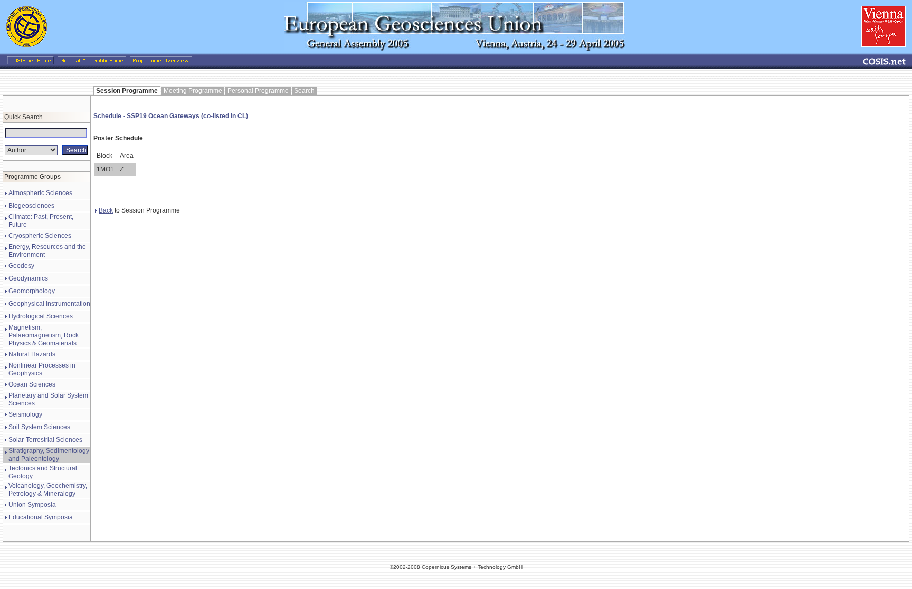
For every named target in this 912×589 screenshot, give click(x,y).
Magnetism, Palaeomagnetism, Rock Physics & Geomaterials (43, 335)
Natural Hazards (31, 354)
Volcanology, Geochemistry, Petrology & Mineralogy (47, 489)
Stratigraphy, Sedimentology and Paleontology (48, 454)
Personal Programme (258, 90)
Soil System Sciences (39, 427)
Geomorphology (31, 291)
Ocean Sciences (31, 384)
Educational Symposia (40, 517)
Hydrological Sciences (40, 316)
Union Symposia (32, 504)
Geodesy (21, 265)
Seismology (25, 414)
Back (106, 210)
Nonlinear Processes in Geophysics (41, 369)
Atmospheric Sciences (40, 193)
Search (304, 90)
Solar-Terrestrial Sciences (45, 439)
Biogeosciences (31, 205)
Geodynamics (28, 278)
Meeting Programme (193, 90)
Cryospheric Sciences (39, 235)
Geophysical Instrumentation (49, 303)
